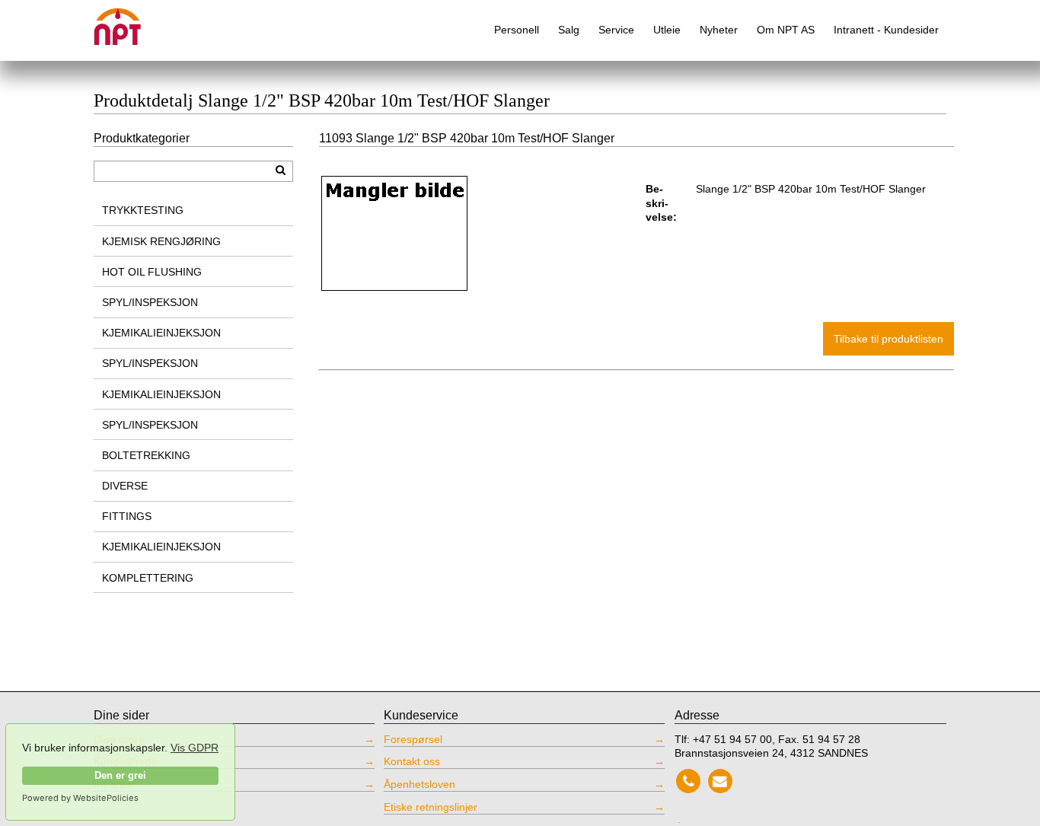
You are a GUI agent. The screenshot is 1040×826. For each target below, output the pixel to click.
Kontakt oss (412, 761)
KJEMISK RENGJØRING (161, 241)
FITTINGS (127, 516)
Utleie (667, 30)
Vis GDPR (195, 747)
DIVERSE (125, 486)
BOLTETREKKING (146, 455)
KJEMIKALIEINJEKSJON (161, 333)
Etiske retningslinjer (430, 807)
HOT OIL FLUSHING (152, 272)
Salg (568, 30)
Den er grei (120, 775)
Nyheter (719, 30)
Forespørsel (413, 739)
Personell (516, 30)
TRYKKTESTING (142, 210)
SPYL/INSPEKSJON (150, 302)
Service (616, 30)
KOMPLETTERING (147, 578)
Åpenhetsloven (419, 784)
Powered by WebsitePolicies (80, 798)
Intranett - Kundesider (886, 30)
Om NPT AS (786, 30)
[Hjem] (128, 21)
